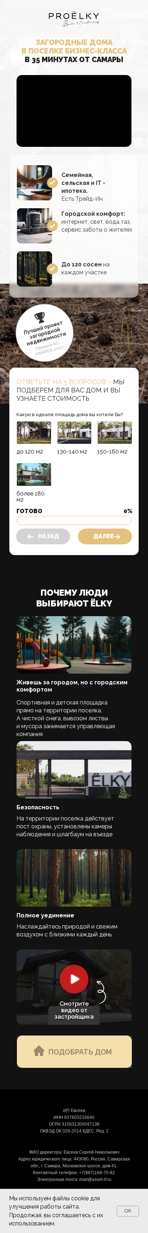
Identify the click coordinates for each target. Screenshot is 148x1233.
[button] (74, 979)
